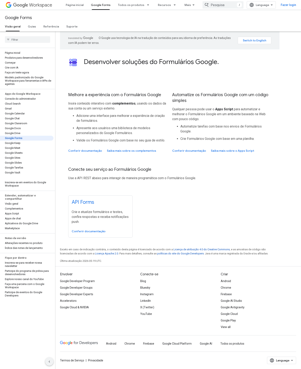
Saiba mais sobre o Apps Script (232, 151)
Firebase (226, 294)
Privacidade (95, 360)
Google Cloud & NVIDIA (74, 307)
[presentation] (177, 62)
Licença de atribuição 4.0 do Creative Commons (201, 249)
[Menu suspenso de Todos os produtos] (149, 5)
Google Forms (101, 5)
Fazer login (288, 5)
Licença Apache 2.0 (106, 253)
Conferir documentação (85, 151)
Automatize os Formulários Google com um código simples (220, 97)
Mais (187, 5)
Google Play (228, 320)
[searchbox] (27, 39)
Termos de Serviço (72, 360)
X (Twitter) (147, 307)
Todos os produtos (131, 5)
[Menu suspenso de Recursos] (176, 5)
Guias (32, 26)
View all (226, 327)
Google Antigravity (232, 307)
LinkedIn (145, 300)
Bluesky (145, 287)
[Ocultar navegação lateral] (49, 362)
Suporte (72, 26)
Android (226, 281)
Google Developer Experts (76, 294)
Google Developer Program (77, 281)
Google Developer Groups (76, 287)
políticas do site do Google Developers (180, 253)
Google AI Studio (231, 300)
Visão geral (12, 26)
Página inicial (75, 5)
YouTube (146, 313)
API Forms (83, 202)
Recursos (164, 5)
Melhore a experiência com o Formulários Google (114, 94)
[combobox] (223, 5)
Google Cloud (229, 313)
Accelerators (68, 300)
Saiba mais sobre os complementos (131, 151)
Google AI (206, 343)
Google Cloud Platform (177, 343)
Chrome (226, 287)
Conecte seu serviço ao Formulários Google (109, 169)
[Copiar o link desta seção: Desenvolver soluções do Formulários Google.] (223, 62)
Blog (143, 281)
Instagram (147, 294)
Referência (51, 26)
